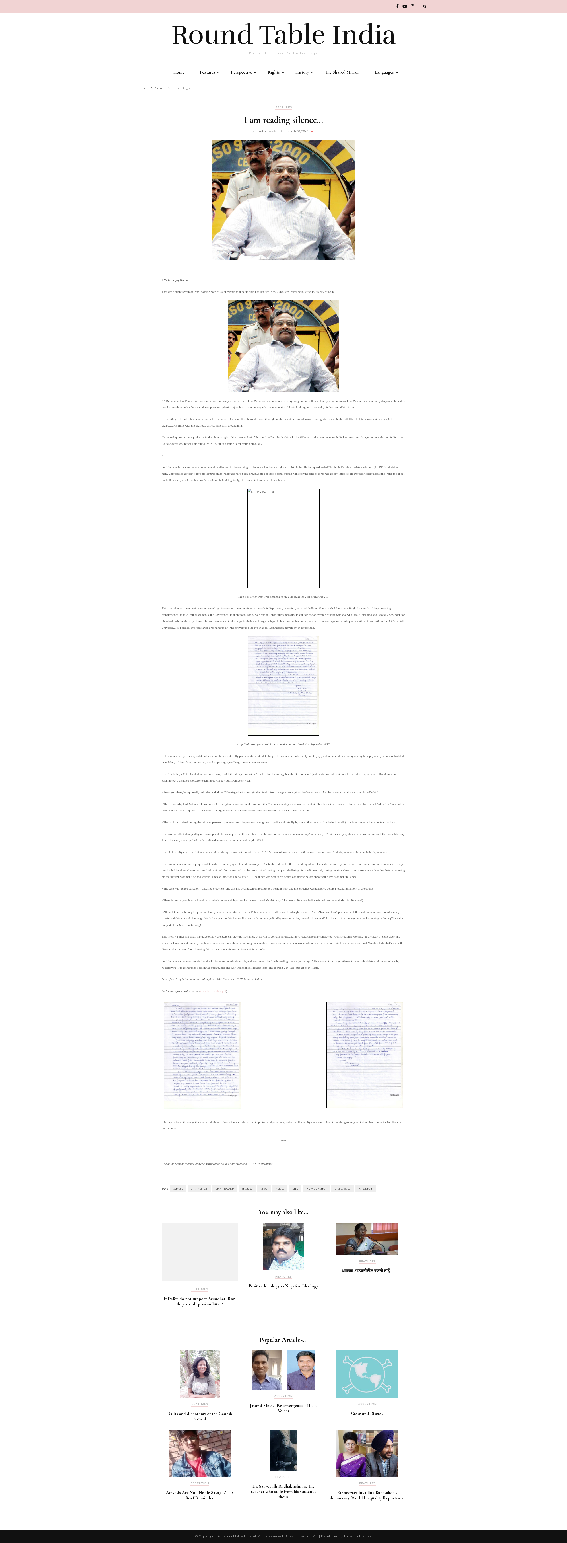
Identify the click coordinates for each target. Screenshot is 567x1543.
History (302, 72)
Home (178, 72)
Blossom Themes (357, 1536)
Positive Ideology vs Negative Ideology (283, 1286)
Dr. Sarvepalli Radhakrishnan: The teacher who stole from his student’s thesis (283, 1492)
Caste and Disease (367, 1413)
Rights (274, 72)
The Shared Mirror (342, 72)
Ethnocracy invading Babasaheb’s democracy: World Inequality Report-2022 (367, 1495)
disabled (247, 1188)
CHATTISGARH (225, 1188)
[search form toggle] (424, 6)
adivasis (178, 1188)
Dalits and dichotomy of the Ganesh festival (199, 1416)
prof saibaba (343, 1188)
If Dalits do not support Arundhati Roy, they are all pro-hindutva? (199, 1301)
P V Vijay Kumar (316, 1188)
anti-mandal (199, 1188)
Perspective (241, 72)
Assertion (283, 1396)
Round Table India (283, 35)
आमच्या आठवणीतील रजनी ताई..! (367, 1271)
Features (207, 72)
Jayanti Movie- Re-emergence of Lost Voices (283, 1408)
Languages (384, 72)
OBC (295, 1188)
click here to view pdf (213, 991)
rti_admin (261, 131)
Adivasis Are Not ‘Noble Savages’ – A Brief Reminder (199, 1495)
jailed (264, 1188)
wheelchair (365, 1188)
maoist (279, 1188)
